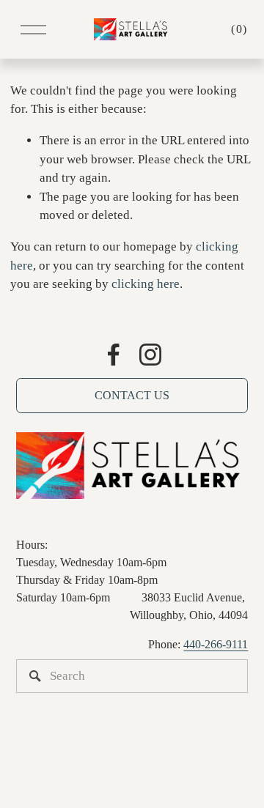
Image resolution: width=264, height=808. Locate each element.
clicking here (145, 284)
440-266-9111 (215, 644)
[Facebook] (113, 354)
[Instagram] (150, 354)
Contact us (132, 395)
